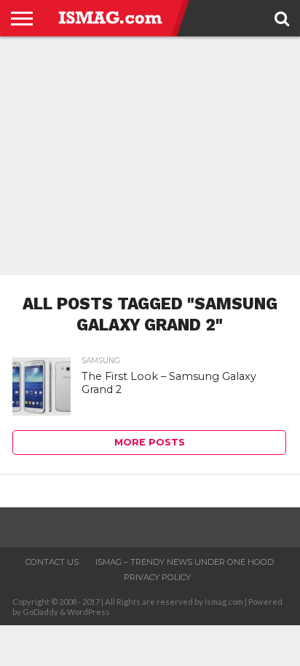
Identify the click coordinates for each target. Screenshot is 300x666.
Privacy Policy (157, 577)
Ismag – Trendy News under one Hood (184, 562)
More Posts (149, 442)
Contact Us (52, 562)
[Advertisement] (150, 156)
